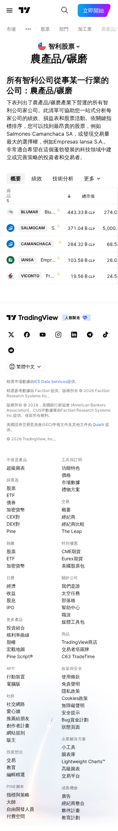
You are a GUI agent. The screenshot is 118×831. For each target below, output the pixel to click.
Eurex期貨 (72, 558)
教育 (11, 767)
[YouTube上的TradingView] (42, 334)
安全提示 (71, 712)
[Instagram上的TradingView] (58, 334)
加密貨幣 (16, 509)
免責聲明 (71, 684)
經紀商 (68, 517)
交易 (11, 760)
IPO (10, 607)
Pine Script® (20, 656)
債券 (11, 502)
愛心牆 (13, 711)
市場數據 (71, 482)
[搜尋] (64, 10)
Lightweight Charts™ (83, 761)
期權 (11, 642)
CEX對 (13, 517)
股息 (11, 600)
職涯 (66, 614)
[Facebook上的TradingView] (26, 334)
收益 (11, 593)
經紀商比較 (73, 524)
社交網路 (16, 704)
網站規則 (16, 732)
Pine (11, 531)
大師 (11, 802)
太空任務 (71, 593)
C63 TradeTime (78, 656)
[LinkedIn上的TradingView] (74, 334)
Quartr (98, 424)
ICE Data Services (50, 381)
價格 (66, 475)
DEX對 (13, 524)
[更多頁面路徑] (28, 29)
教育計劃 (71, 817)
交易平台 (71, 775)
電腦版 (13, 684)
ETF (11, 495)
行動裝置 (16, 676)
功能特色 (71, 468)
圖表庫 (68, 754)
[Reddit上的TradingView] (11, 350)
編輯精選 (16, 774)
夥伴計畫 (71, 810)
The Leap (72, 531)
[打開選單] (9, 10)
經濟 (11, 586)
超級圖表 (16, 468)
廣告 (66, 796)
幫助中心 (71, 607)
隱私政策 (71, 691)
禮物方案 (71, 489)
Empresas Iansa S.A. (48, 260)
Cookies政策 (75, 698)
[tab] (16, 178)
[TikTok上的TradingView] (105, 334)
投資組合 (16, 627)
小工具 (68, 747)
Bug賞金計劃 (75, 719)
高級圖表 (71, 768)
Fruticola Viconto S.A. (51, 276)
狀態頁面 (71, 727)
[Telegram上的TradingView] (89, 334)
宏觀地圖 (16, 649)
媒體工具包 (73, 622)
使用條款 (71, 676)
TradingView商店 (79, 642)
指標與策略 (18, 794)
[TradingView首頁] (24, 10)
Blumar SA (50, 212)
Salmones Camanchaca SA (53, 228)
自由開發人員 (20, 809)
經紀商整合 (73, 803)
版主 (11, 740)
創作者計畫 (18, 725)
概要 (66, 509)
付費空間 (16, 816)
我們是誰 (71, 586)
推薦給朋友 (18, 718)
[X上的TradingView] (11, 334)
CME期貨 (71, 551)
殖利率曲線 (18, 635)
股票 (11, 488)
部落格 (68, 600)
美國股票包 (73, 565)
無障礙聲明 (73, 705)
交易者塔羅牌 (75, 649)
